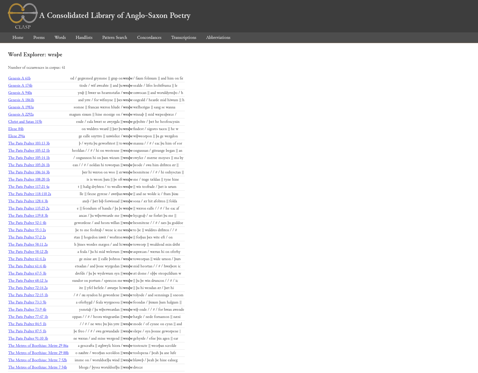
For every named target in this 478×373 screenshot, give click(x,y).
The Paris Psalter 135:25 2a (28, 208)
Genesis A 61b (19, 78)
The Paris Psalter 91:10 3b (28, 338)
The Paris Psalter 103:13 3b (29, 143)
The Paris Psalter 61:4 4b (27, 266)
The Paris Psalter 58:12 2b (28, 252)
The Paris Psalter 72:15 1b (28, 295)
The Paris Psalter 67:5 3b (27, 273)
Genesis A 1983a (21, 107)
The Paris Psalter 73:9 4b (27, 309)
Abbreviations (218, 37)
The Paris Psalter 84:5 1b (27, 324)
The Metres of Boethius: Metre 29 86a (38, 346)
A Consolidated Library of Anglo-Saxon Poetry (114, 15)
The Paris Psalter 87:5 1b (27, 331)
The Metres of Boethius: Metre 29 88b (38, 353)
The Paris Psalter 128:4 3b (28, 201)
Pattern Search (114, 37)
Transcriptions (183, 37)
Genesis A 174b (20, 85)
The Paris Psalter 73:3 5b (27, 302)
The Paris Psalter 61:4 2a (27, 259)
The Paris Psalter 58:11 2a (28, 244)
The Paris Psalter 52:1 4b (27, 223)
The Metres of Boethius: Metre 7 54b (37, 367)
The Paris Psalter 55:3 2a (27, 230)
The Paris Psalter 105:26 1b (29, 165)
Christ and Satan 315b (25, 122)
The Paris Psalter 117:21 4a (28, 187)
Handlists (84, 37)
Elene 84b (16, 129)
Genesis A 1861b (21, 100)
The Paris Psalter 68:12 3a (28, 281)
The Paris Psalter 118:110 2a (29, 194)
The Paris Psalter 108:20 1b (29, 179)
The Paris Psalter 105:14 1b (29, 158)
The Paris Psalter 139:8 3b (28, 216)
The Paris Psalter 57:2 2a (27, 237)
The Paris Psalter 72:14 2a (28, 288)
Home (17, 37)
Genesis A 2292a (21, 114)
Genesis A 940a (20, 93)
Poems (39, 37)
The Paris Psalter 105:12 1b (29, 150)
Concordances (149, 37)
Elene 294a (16, 136)
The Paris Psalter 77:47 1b (28, 317)
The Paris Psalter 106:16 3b (29, 172)
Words (60, 37)
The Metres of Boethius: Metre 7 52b (37, 360)
